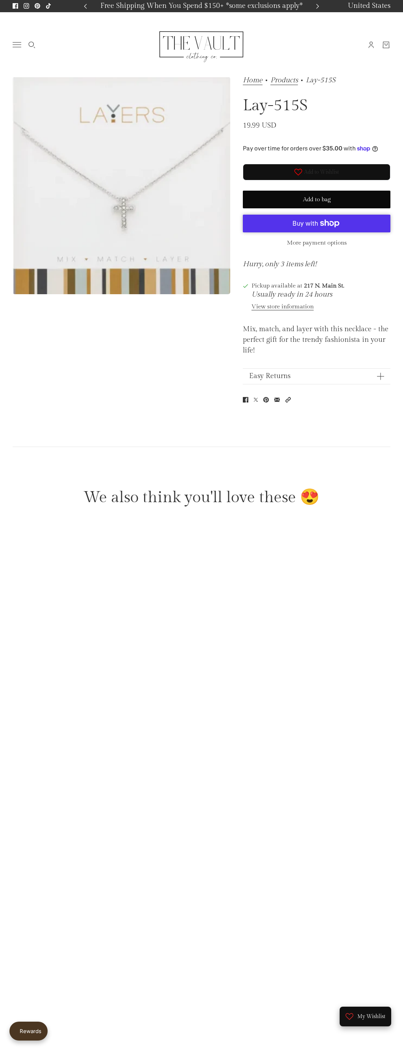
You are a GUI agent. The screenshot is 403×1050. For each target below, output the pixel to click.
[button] (288, 399)
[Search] (32, 44)
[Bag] (386, 44)
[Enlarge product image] (121, 185)
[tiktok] (48, 6)
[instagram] (26, 6)
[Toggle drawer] (17, 44)
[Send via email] (277, 399)
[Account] (371, 44)
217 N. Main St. (324, 285)
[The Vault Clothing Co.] (201, 44)
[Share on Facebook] (245, 399)
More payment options (317, 242)
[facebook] (15, 6)
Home (253, 80)
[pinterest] (37, 6)
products (284, 80)
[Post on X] (255, 399)
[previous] (85, 6)
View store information (282, 307)
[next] (317, 6)
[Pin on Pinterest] (266, 399)
